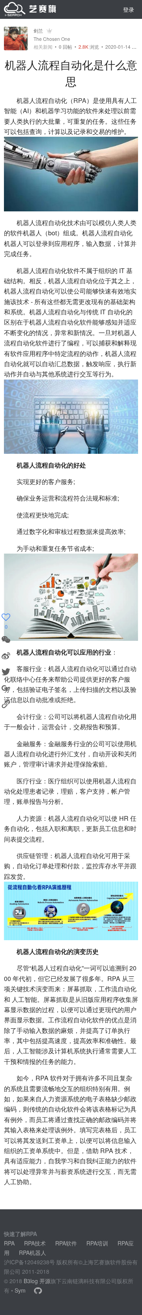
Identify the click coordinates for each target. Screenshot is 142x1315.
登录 (128, 9)
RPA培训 (97, 1243)
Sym (20, 1290)
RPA (79, 100)
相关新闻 (43, 47)
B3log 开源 (37, 1281)
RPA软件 (66, 1243)
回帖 (65, 46)
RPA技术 (35, 1243)
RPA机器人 (32, 1252)
